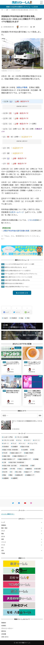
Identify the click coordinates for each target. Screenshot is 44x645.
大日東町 (25, 450)
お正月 (5, 318)
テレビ (14, 443)
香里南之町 (19, 475)
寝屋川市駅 (6, 456)
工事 (4, 462)
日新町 (5, 469)
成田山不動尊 (22, 87)
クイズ (3, 545)
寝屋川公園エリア (16, 453)
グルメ (3, 531)
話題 (34, 27)
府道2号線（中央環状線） (17, 462)
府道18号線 (24, 465)
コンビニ (28, 440)
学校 (33, 450)
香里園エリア (30, 475)
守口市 (5, 453)
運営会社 (3, 631)
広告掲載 (3, 634)
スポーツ (6, 443)
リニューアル (33, 443)
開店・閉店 (4, 528)
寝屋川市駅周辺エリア (20, 456)
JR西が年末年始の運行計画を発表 (16, 230)
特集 (2, 533)
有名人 (21, 469)
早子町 (13, 469)
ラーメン (22, 443)
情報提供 (3, 525)
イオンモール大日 (8, 440)
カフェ (20, 440)
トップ (3, 522)
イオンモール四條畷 (22, 437)
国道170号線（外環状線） (11, 450)
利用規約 (3, 625)
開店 (11, 475)
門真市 (37, 472)
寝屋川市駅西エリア (25, 459)
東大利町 (38, 469)
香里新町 (15, 478)
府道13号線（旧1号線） (10, 465)
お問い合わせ (5, 637)
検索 (40, 415)
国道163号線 (25, 446)
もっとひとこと (22, 293)
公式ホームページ (17, 212)
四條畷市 (15, 446)
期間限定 (29, 469)
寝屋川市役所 (29, 453)
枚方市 (5, 472)
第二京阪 (18, 472)
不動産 (3, 553)
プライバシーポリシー (7, 628)
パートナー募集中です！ (8, 514)
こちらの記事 (33, 220)
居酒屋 (36, 459)
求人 (2, 547)
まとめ (3, 536)
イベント (3, 542)
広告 (2, 550)
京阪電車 (14, 318)
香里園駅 (6, 478)
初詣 (21, 318)
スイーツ (37, 440)
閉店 (4, 475)
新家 (33, 465)
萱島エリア (28, 472)
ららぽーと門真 (7, 437)
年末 (28, 318)
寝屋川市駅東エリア (9, 459)
